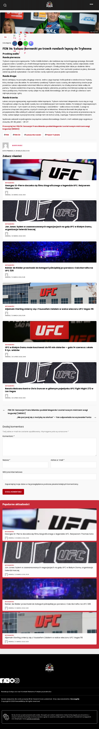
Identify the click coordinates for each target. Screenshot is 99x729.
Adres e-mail (57, 460)
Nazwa (6, 460)
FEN (5, 37)
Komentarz (9, 436)
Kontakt (24, 691)
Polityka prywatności (43, 691)
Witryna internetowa (12, 472)
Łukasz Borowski (33, 135)
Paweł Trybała (53, 135)
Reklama (31, 691)
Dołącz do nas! (15, 691)
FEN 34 (17, 135)
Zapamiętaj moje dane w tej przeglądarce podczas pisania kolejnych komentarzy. (41, 484)
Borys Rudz (17, 145)
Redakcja (5, 691)
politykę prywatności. (33, 719)
